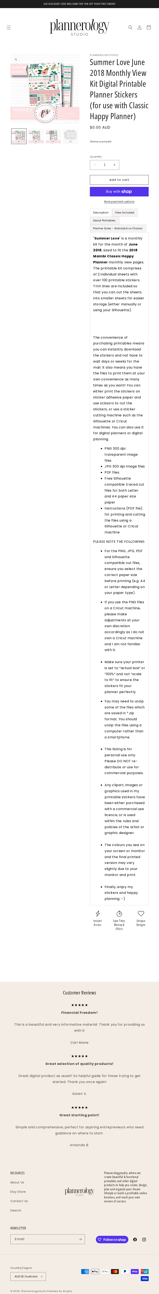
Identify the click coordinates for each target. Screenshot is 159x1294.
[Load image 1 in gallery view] (18, 136)
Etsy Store (18, 1192)
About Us (17, 1182)
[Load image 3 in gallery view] (53, 136)
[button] (8, 27)
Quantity (96, 157)
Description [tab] (101, 212)
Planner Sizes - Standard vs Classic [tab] (118, 228)
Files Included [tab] (124, 212)
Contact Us (19, 1201)
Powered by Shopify (59, 1291)
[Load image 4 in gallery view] (70, 136)
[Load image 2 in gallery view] (36, 136)
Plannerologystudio (34, 1291)
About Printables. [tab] (104, 220)
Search (15, 1210)
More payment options (119, 201)
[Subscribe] (80, 1239)
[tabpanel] (119, 568)
